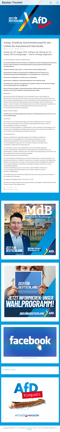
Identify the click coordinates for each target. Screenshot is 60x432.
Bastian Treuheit (12, 2)
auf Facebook (34, 357)
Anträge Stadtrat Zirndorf (11, 189)
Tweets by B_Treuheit (10, 369)
